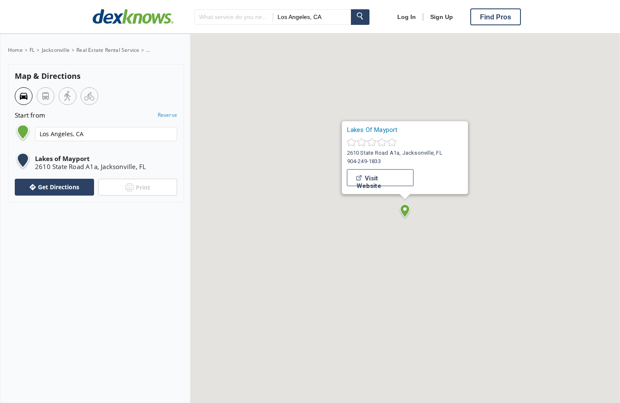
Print (143, 187)
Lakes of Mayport (372, 130)
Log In (406, 16)
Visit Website (368, 180)
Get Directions (58, 187)
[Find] (360, 17)
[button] (405, 211)
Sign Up (441, 16)
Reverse (167, 115)
